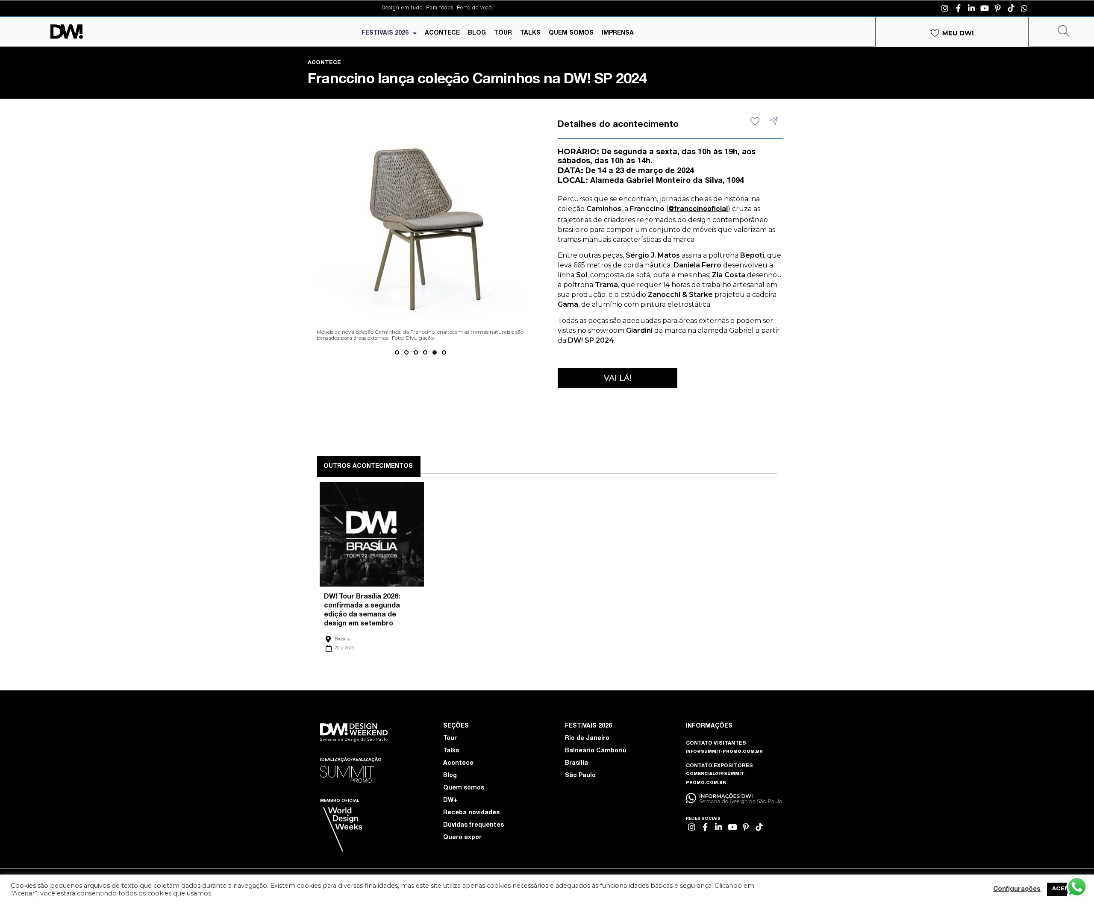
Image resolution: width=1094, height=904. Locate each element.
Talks (451, 751)
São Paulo (580, 776)
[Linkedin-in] (971, 8)
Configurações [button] (1017, 889)
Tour (450, 739)
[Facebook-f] (958, 8)
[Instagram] (945, 8)
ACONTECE (442, 33)
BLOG (477, 33)
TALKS (530, 33)
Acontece (458, 763)
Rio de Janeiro (587, 739)
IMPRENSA (618, 33)
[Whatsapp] (1024, 8)
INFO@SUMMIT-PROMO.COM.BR (724, 752)
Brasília (342, 639)
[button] (397, 352)
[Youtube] (984, 8)
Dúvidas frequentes (473, 825)
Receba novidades (471, 813)
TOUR (503, 33)
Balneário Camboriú (595, 751)
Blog (450, 776)
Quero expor (462, 838)
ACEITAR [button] (1065, 889)
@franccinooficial (698, 209)
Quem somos (463, 788)
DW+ (450, 801)
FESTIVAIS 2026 (385, 33)
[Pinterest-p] (998, 8)
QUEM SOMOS (571, 33)
